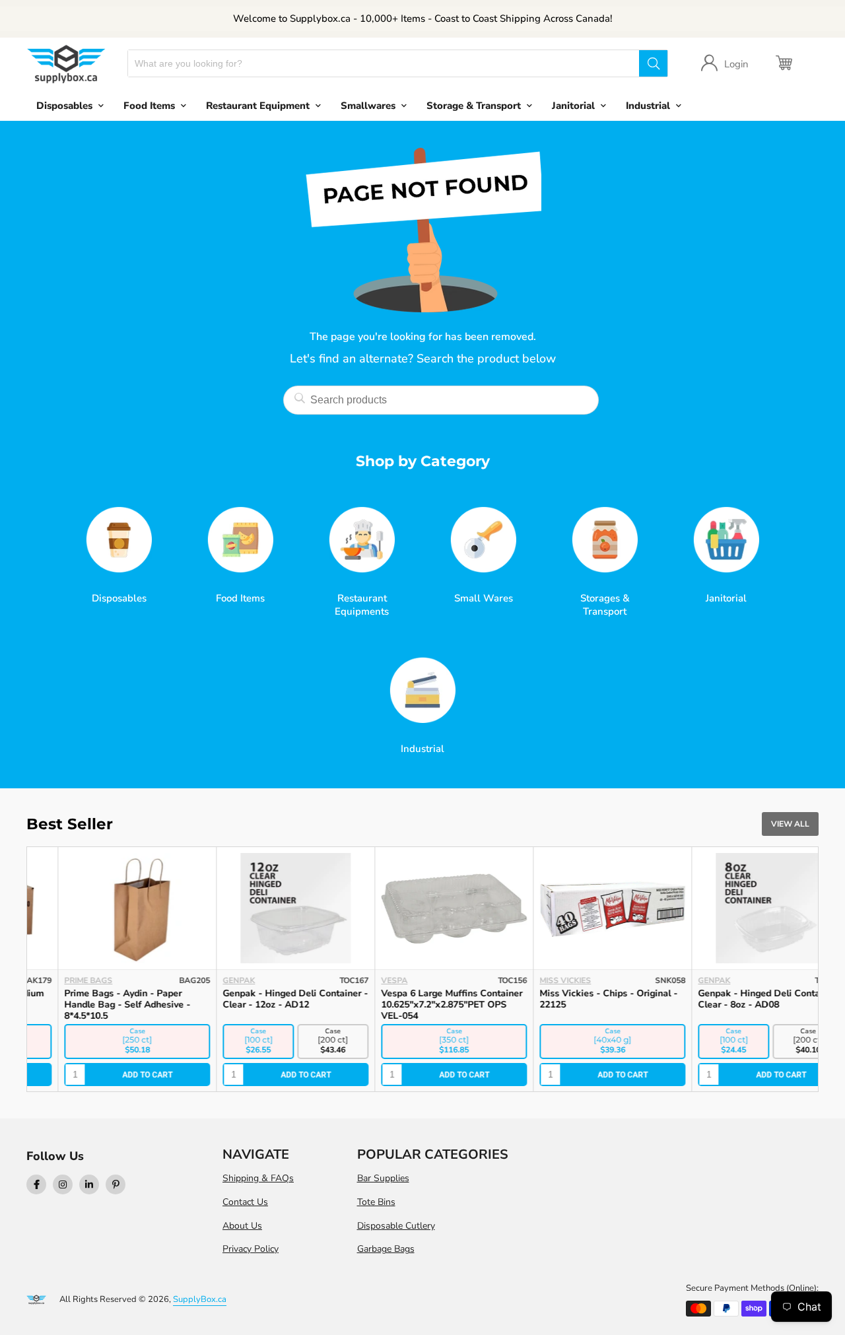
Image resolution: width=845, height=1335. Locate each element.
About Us (242, 1225)
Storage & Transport (473, 105)
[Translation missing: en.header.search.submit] (653, 63)
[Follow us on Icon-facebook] (36, 1184)
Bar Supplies (383, 1178)
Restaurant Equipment (258, 105)
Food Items (149, 105)
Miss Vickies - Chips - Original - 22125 (577, 999)
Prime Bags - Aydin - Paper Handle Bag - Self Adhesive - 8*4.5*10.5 (96, 1004)
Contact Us (245, 1202)
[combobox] (383, 63)
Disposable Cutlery (396, 1225)
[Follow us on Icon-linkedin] (89, 1184)
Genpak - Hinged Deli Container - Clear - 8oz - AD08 (739, 999)
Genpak (207, 980)
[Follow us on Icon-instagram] (63, 1184)
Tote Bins (376, 1202)
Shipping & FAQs (258, 1178)
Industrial (648, 105)
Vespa (363, 980)
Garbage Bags (386, 1249)
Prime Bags (57, 980)
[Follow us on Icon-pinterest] (115, 1184)
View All (790, 824)
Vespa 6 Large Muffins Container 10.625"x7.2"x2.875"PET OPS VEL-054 (420, 1004)
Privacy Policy (250, 1249)
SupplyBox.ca (199, 1299)
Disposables (64, 105)
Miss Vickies (534, 980)
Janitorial (573, 105)
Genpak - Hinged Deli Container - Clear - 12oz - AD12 (264, 999)
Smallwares (368, 105)
